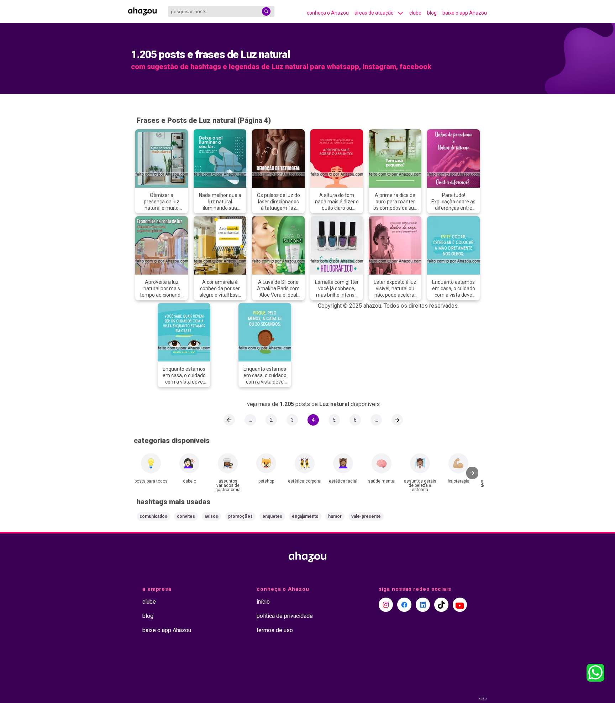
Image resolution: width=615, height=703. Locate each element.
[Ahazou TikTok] (441, 605)
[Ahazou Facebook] (404, 605)
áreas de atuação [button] (374, 13)
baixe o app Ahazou (464, 13)
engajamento (305, 516)
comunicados (153, 516)
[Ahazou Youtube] (460, 605)
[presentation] (472, 473)
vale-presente (366, 516)
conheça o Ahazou (328, 13)
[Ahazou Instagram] (386, 605)
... (250, 420)
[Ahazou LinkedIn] (423, 605)
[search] (266, 11)
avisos (211, 516)
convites (186, 516)
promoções (240, 516)
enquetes (272, 516)
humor (335, 516)
